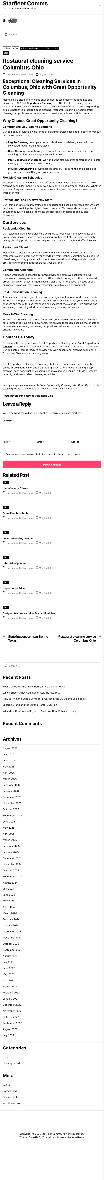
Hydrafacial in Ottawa (15, 488)
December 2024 (12, 858)
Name (6, 442)
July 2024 (8, 888)
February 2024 (11, 919)
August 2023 (10, 956)
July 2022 (8, 1035)
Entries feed (10, 1091)
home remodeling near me (18, 538)
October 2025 (11, 809)
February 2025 (11, 846)
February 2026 (11, 785)
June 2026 (9, 760)
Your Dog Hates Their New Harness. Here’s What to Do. (34, 686)
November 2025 (12, 803)
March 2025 (10, 839)
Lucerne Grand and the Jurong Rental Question (30, 704)
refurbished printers (14, 563)
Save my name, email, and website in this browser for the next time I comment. (43, 454)
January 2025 (11, 852)
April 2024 (9, 907)
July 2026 (8, 754)
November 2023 (12, 937)
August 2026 (10, 748)
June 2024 (9, 894)
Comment (8, 420)
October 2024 (11, 870)
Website (75, 442)
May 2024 (8, 901)
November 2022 (12, 1011)
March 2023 (10, 986)
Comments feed (12, 1097)
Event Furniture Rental (16, 513)
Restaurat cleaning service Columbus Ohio (28, 395)
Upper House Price (14, 588)
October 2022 (11, 1017)
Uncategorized (11, 1063)
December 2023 (12, 931)
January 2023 (11, 998)
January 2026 (11, 791)
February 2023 (11, 992)
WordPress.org (11, 1103)
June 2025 (9, 821)
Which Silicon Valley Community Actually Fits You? (31, 692)
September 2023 (12, 949)
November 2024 (12, 864)
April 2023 (9, 980)
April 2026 (9, 772)
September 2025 (12, 815)
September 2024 (12, 876)
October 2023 (11, 943)
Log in (6, 1084)
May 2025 (8, 827)
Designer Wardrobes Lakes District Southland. (30, 613)
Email (40, 442)
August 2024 (10, 882)
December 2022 (12, 1004)
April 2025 (9, 833)
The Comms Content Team (20, 74)
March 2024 (10, 913)
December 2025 (12, 797)
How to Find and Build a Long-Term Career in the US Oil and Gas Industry (45, 698)
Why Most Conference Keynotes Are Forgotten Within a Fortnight (40, 711)
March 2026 (10, 778)
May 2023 (8, 974)
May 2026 (8, 766)
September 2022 (12, 1023)
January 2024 (11, 925)
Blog (6, 53)
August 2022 (10, 1029)
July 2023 (8, 962)
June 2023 (9, 968)
